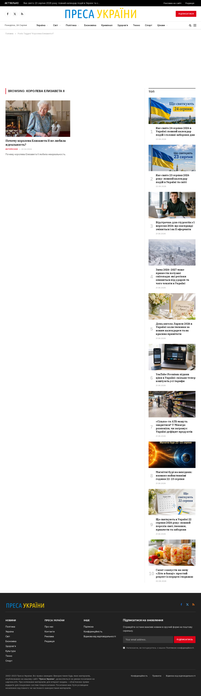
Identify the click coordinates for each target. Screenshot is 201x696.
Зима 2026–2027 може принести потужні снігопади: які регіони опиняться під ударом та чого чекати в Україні (172, 276)
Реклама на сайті (172, 3)
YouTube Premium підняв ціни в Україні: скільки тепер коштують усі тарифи (175, 378)
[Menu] (194, 25)
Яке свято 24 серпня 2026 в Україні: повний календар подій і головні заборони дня (175, 132)
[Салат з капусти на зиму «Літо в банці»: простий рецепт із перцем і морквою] (172, 552)
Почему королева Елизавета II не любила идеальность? (35, 142)
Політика (71, 25)
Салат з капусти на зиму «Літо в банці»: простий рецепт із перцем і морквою (174, 573)
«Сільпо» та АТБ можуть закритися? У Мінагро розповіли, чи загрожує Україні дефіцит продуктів (174, 426)
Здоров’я (122, 25)
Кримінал (106, 25)
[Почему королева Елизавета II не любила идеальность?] (37, 118)
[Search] (190, 25)
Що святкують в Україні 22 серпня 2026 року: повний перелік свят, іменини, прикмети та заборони (173, 524)
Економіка (90, 25)
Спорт (148, 25)
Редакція (189, 3)
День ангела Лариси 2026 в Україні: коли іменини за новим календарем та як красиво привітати (174, 329)
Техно (136, 25)
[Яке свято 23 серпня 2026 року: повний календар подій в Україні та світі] (172, 158)
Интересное (11, 149)
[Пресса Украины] (100, 13)
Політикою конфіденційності (180, 648)
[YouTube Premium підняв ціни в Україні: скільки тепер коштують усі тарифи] (172, 357)
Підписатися (186, 14)
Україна (40, 25)
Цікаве (161, 25)
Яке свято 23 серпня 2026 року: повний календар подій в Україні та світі (62, 3)
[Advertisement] (100, 61)
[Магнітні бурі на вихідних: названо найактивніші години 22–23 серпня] (172, 455)
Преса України (46, 679)
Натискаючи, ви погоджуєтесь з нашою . (160, 648)
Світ (55, 25)
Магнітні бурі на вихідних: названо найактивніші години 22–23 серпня (174, 475)
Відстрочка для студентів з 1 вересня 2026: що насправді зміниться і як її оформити (175, 226)
